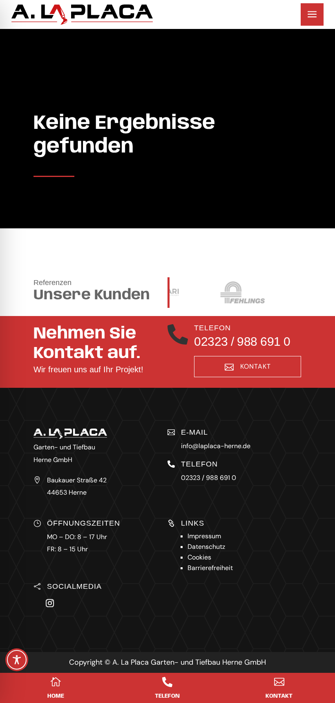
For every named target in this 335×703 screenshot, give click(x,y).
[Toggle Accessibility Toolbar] (16, 659)
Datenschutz (206, 546)
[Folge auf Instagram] (50, 603)
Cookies (199, 557)
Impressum (204, 536)
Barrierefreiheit (210, 568)
